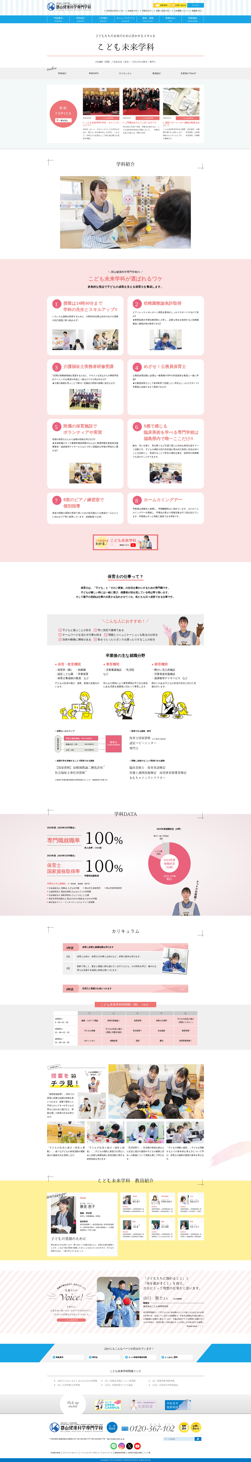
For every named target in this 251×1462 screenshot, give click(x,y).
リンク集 (147, 1453)
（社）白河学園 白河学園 (68, 1385)
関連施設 (193, 19)
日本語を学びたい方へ (115, 11)
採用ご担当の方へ (163, 11)
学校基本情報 (55, 1453)
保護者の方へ (197, 11)
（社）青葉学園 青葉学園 (162, 1381)
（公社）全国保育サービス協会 (118, 1385)
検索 (198, 1439)
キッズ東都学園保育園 (138, 1357)
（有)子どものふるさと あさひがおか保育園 (76, 1381)
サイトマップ (107, 1453)
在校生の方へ (133, 11)
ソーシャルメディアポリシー (90, 1453)
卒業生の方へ (147, 11)
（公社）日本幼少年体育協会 (164, 1385)
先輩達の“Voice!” (188, 73)
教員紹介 (157, 73)
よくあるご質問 (171, 1357)
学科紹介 (80, 19)
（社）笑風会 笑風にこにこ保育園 (119, 1381)
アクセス (195, 5)
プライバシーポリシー (70, 1453)
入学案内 (103, 19)
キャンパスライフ (125, 19)
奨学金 (95, 1357)
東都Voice (170, 19)
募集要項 (59, 1357)
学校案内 (58, 19)
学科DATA (94, 73)
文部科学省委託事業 (135, 1453)
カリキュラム (125, 73)
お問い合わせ (180, 5)
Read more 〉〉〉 (195, 1326)
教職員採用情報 (120, 1453)
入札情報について (181, 11)
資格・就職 (147, 19)
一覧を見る (63, 120)
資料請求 (163, 5)
